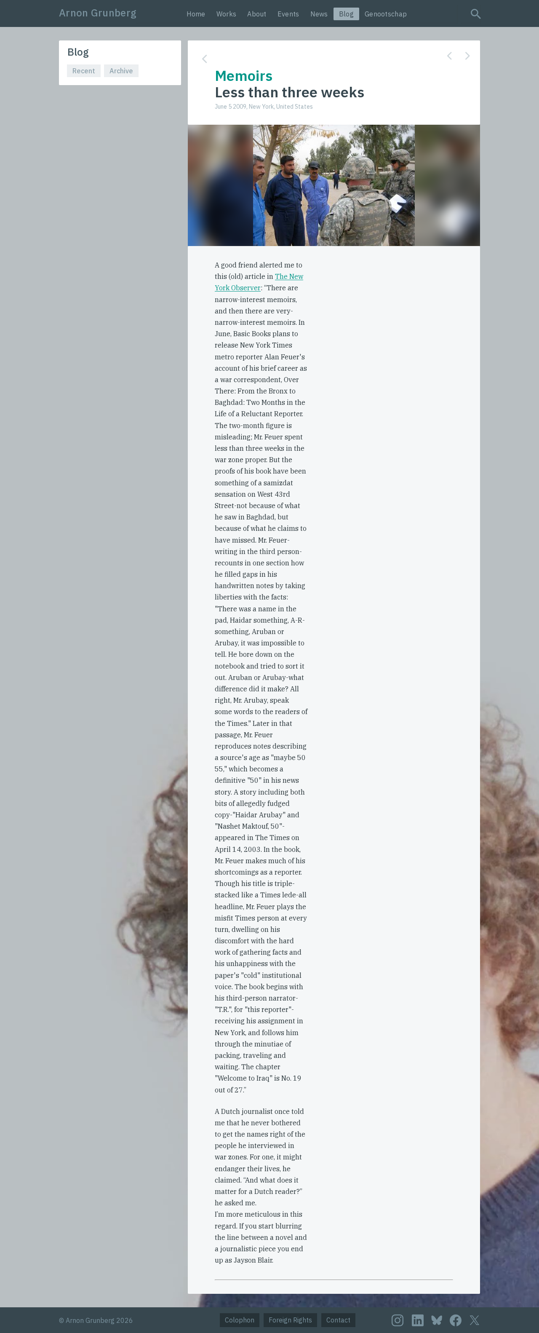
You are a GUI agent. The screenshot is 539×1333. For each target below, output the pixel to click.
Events (288, 14)
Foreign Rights (290, 1320)
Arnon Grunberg (97, 12)
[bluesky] (436, 1319)
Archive (121, 71)
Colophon (239, 1320)
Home (196, 14)
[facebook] (455, 1320)
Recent (83, 71)
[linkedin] (417, 1320)
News (319, 14)
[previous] (449, 56)
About (257, 14)
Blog (346, 14)
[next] (467, 56)
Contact (338, 1320)
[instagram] (397, 1320)
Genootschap (386, 14)
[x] (474, 1320)
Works (226, 14)
